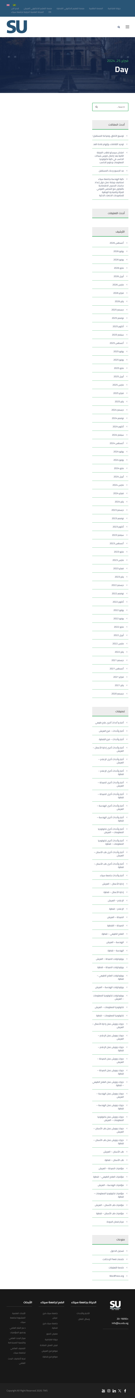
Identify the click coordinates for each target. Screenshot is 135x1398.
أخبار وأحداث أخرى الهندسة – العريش (110, 807)
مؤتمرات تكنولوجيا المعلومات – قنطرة (109, 1195)
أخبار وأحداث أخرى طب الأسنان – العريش (109, 854)
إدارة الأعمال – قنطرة (114, 892)
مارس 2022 (118, 643)
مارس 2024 (118, 485)
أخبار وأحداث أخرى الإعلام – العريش (111, 761)
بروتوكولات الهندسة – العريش (109, 987)
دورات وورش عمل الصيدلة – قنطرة (110, 1072)
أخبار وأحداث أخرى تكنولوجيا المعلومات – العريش (111, 830)
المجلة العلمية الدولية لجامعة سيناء (27, 12)
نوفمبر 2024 (118, 418)
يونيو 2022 (118, 618)
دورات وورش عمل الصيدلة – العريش (110, 1060)
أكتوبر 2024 (118, 426)
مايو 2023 (119, 552)
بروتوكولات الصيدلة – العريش (110, 959)
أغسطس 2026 (117, 243)
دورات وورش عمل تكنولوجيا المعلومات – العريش (110, 1118)
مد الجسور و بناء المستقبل (111, 171)
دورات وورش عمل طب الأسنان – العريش (108, 1130)
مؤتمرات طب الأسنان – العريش (109, 1205)
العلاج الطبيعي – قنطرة (113, 934)
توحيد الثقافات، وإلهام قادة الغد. (108, 144)
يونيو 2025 (118, 360)
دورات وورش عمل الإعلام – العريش (111, 1037)
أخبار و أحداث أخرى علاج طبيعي (109, 722)
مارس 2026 (118, 284)
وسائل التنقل (84, 1319)
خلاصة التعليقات (116, 1267)
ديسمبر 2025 (117, 310)
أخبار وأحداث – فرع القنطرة (111, 739)
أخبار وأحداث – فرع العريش (111, 731)
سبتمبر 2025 (118, 335)
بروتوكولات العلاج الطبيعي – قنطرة (110, 977)
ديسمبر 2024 (117, 410)
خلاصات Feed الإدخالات (113, 1259)
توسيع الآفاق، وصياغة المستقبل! (108, 136)
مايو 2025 (119, 368)
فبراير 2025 (118, 393)
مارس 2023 (118, 560)
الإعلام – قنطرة (116, 909)
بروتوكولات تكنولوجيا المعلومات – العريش (108, 997)
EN (50, 12)
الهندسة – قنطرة (116, 950)
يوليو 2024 (118, 451)
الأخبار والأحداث (83, 1313)
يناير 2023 (119, 577)
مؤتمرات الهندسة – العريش (111, 1185)
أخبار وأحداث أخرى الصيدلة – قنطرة (111, 795)
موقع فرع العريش (50, 1351)
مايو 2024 (119, 468)
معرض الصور (52, 1334)
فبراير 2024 (118, 493)
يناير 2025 (119, 401)
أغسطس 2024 (117, 443)
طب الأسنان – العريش (113, 1152)
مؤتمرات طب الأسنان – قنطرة (110, 1213)
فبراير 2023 (118, 568)
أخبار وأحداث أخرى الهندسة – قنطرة (110, 819)
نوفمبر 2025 (118, 318)
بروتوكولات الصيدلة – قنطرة (110, 967)
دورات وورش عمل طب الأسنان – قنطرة (108, 1141)
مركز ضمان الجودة (115, 1222)
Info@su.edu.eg (120, 1323)
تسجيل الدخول (117, 1251)
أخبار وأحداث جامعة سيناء (112, 875)
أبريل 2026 (119, 276)
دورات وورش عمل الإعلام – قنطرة (111, 1049)
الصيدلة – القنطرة (115, 925)
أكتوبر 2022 (118, 602)
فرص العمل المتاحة (49, 1345)
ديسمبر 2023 (117, 510)
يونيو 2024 (118, 460)
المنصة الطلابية (96, 8)
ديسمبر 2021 (117, 660)
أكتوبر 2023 (118, 527)
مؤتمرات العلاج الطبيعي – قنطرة (108, 1177)
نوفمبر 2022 (118, 593)
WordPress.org (116, 1276)
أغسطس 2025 (117, 343)
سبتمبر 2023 (118, 535)
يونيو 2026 (118, 259)
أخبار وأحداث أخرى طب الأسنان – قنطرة (109, 865)
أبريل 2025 (119, 376)
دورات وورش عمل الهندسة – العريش (110, 1095)
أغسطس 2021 (117, 668)
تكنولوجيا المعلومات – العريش (109, 1007)
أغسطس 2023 (117, 543)
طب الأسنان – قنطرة (114, 1160)
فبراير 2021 (118, 677)
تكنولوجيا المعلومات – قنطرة (110, 1015)
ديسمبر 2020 (117, 693)
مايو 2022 (119, 627)
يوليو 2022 (118, 610)
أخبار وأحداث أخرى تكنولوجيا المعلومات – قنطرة (111, 842)
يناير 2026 (119, 301)
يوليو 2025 (118, 351)
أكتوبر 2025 (118, 326)
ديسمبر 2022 (117, 585)
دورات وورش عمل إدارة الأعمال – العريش (108, 1025)
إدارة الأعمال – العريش (113, 884)
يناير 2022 (119, 652)
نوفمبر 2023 (118, 518)
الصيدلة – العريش (115, 917)
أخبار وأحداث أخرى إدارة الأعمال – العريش (108, 749)
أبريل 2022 (119, 635)
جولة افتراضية (114, 8)
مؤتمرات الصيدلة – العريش (111, 1168)
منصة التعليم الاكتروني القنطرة (70, 8)
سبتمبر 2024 (118, 435)
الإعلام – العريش (116, 900)
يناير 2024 (119, 501)
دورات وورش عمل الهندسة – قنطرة (110, 1107)
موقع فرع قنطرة (50, 1357)
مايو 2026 (119, 268)
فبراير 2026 (118, 293)
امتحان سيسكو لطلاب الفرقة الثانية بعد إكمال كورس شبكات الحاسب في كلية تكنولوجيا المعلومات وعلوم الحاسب (109, 157)
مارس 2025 (118, 385)
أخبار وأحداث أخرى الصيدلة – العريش (111, 784)
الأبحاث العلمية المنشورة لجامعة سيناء (18, 1317)
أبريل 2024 (119, 476)
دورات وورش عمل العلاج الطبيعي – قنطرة (108, 1083)
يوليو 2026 (118, 251)
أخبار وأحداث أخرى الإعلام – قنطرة (111, 772)
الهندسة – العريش (115, 942)
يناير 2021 (119, 685)
